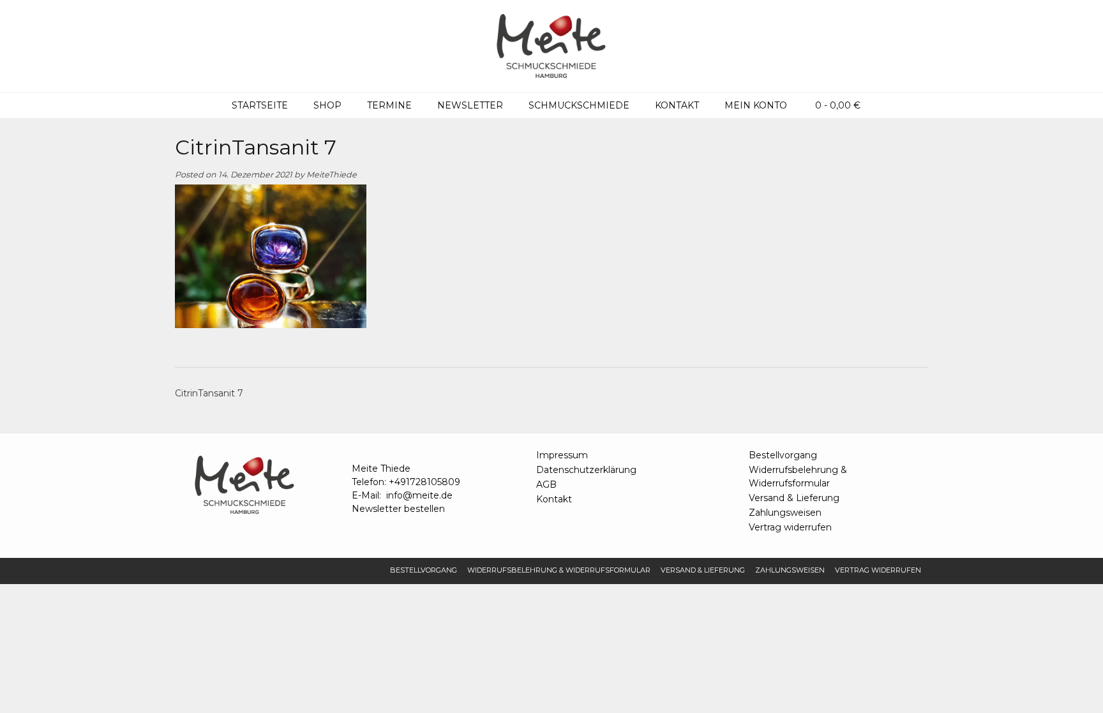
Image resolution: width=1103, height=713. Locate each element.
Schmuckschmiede (579, 105)
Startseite (260, 105)
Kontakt (677, 105)
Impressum (562, 455)
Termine (389, 105)
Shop (327, 105)
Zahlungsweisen (785, 512)
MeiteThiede (331, 174)
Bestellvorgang (783, 455)
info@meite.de (419, 495)
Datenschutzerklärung (586, 470)
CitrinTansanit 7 (209, 393)
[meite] (551, 46)
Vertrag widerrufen (790, 527)
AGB (546, 484)
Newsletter (470, 105)
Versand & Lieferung (794, 498)
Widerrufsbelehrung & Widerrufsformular (798, 476)
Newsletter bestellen (398, 508)
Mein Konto (755, 105)
